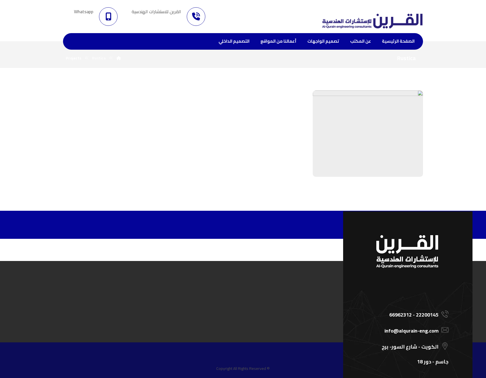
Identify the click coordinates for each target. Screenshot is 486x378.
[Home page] (118, 58)
